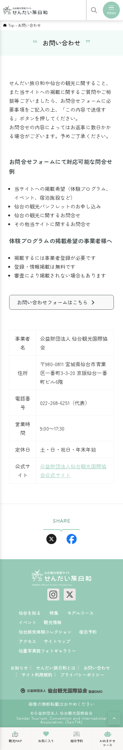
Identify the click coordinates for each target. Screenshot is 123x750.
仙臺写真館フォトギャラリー (47, 650)
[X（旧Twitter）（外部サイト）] (70, 595)
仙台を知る (30, 613)
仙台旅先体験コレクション (45, 632)
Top (11, 25)
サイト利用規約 (36, 674)
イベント (27, 622)
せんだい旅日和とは (56, 667)
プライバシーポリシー (82, 674)
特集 (54, 613)
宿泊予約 (88, 632)
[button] (114, 718)
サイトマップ (57, 641)
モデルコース (80, 613)
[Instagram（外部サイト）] (53, 595)
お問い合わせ (97, 667)
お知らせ (19, 667)
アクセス (27, 641)
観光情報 (53, 622)
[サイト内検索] (94, 10)
